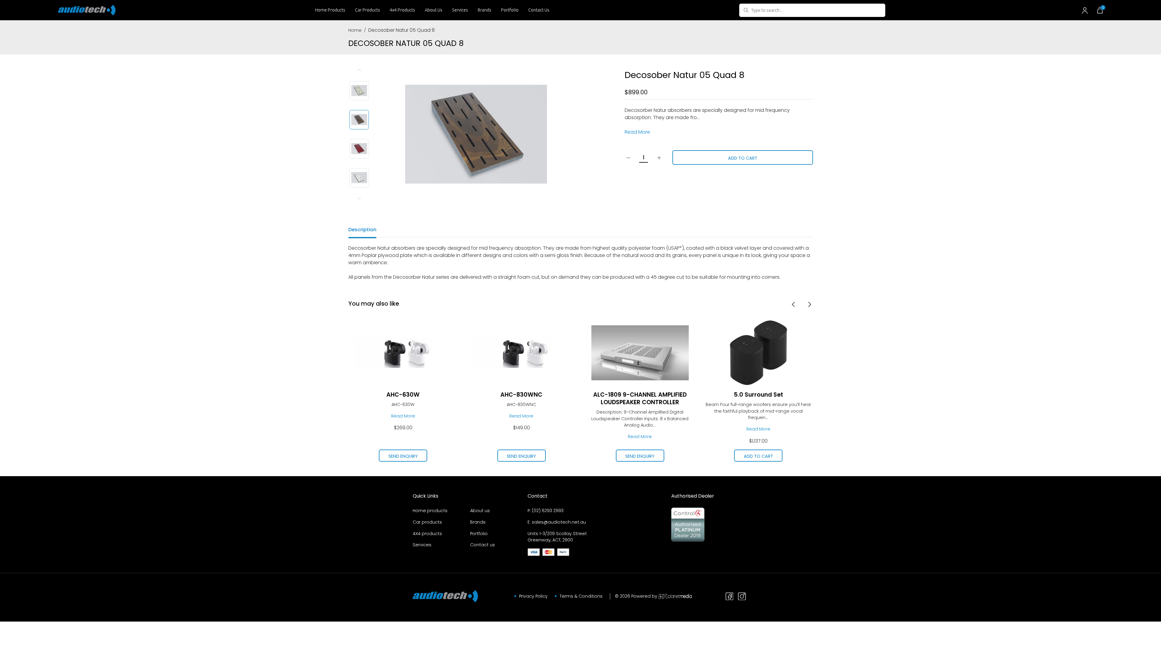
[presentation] (793, 304)
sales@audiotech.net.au (559, 522)
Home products (430, 511)
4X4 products (427, 534)
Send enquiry (407, 456)
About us (480, 511)
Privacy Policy (533, 596)
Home (355, 30)
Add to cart (742, 158)
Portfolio (510, 10)
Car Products (367, 10)
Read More (637, 131)
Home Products (330, 10)
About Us (433, 10)
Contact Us (538, 10)
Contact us (482, 545)
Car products (427, 522)
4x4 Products (402, 10)
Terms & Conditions (581, 596)
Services (460, 10)
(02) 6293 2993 (548, 511)
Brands (484, 10)
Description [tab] (362, 229)
